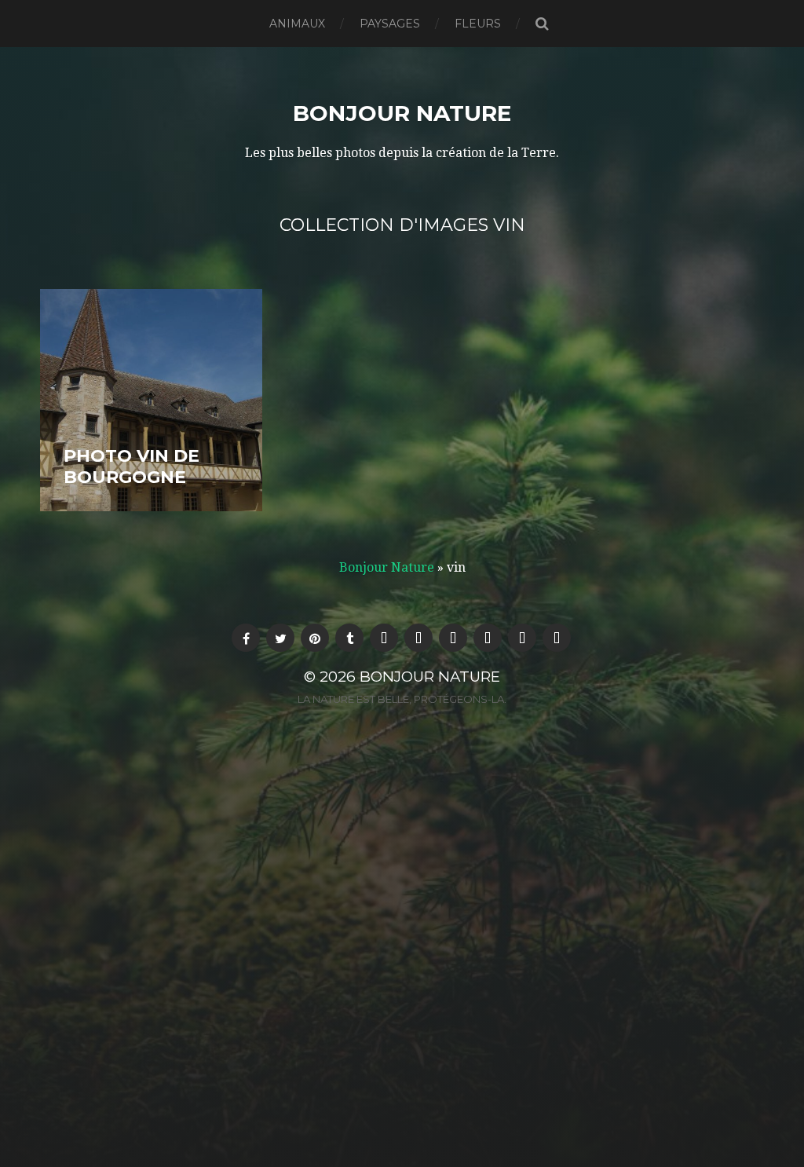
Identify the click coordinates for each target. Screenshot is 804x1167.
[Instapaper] (522, 638)
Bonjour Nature (402, 113)
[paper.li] (557, 638)
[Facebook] (246, 638)
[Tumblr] (349, 638)
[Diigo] (453, 638)
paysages (390, 23)
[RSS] (418, 638)
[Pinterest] (315, 638)
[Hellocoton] (384, 638)
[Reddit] (487, 638)
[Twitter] (280, 638)
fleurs (478, 23)
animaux (297, 23)
